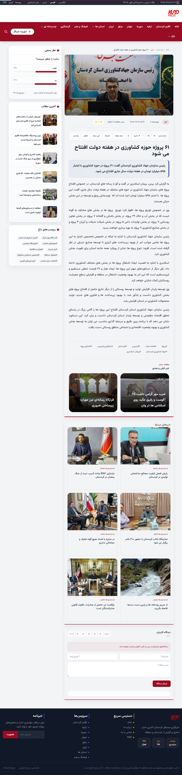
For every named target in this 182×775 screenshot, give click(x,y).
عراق (84, 742)
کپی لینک (96, 136)
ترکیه (84, 727)
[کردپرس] (173, 13)
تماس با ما (126, 732)
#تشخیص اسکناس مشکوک (28, 255)
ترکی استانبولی (33, 2)
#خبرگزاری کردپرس (105, 346)
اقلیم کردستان (80, 722)
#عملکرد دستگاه (50, 255)
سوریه (84, 732)
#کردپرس (136, 346)
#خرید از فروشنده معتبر (28, 237)
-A (155, 136)
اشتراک (107, 136)
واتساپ (76, 136)
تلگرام (86, 136)
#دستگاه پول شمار (49, 237)
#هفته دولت (150, 346)
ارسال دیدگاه (161, 683)
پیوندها (18, 2)
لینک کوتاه (119, 136)
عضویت (10, 735)
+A (149, 136)
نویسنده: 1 (154, 122)
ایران (84, 747)
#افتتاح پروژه (86, 346)
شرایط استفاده (9, 767)
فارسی (52, 2)
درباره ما (128, 727)
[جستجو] (6, 31)
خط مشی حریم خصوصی (29, 767)
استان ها (82, 752)
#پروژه (164, 346)
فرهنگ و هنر (80, 757)
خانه (177, 27)
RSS (5, 2)
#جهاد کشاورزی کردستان (156, 351)
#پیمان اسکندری (134, 351)
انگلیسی (62, 2)
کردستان (159, 49)
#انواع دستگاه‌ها (36, 249)
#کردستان (122, 346)
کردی (44, 2)
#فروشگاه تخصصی (30, 243)
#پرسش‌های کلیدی (27, 261)
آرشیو (11, 2)
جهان (84, 737)
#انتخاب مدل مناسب (48, 261)
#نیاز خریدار (52, 249)
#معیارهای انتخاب (50, 243)
